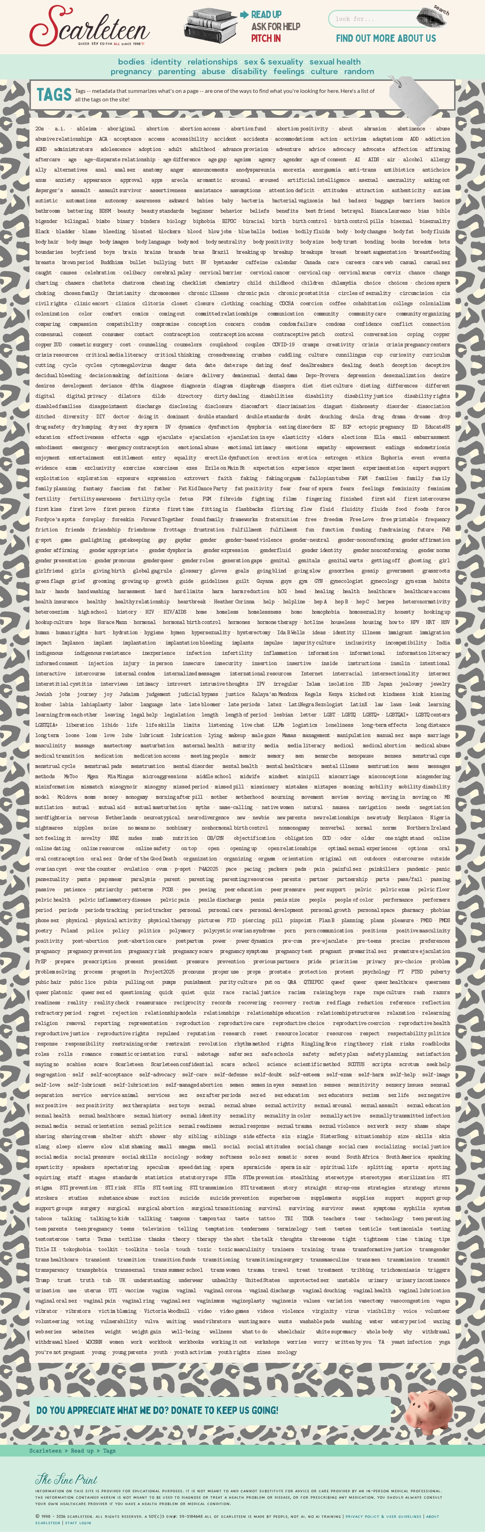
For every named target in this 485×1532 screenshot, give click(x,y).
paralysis (143, 879)
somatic (287, 1157)
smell (209, 1146)
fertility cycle (150, 499)
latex (274, 704)
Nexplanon (410, 817)
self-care (194, 1074)
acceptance (127, 139)
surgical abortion (161, 1208)
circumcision (416, 293)
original (331, 859)
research (234, 1033)
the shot (234, 1239)
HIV (150, 612)
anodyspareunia (255, 170)
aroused (269, 180)
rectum (311, 1002)
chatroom (133, 283)
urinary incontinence (423, 1280)
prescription (99, 961)
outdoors (375, 859)
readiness (47, 1002)
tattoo (266, 1218)
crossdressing (226, 355)
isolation (340, 684)
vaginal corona (222, 1290)
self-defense (230, 1074)
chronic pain (253, 293)
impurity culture (313, 643)
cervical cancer (270, 272)
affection (404, 149)
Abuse (213, 71)
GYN (318, 581)
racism (296, 992)
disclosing (182, 406)
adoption (149, 149)
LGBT (328, 715)
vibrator (46, 1311)
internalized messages (191, 673)
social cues (353, 1146)
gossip (369, 571)
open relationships (292, 848)
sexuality (242, 1116)
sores (311, 1157)
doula (357, 416)
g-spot (43, 540)
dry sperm (146, 427)
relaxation (401, 1013)
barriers (414, 200)
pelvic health (52, 900)
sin (286, 1136)
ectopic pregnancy (381, 427)
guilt (242, 581)
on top (188, 848)
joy (108, 694)
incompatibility (405, 643)
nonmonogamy (294, 828)
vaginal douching (324, 1290)
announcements (210, 170)
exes (191, 468)
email (399, 437)
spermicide (257, 1167)
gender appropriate (113, 550)
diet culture (337, 386)
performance (397, 900)
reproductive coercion (361, 1023)
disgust (333, 406)
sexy (401, 1126)
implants (242, 643)
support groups (53, 1208)
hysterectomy (253, 632)
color (85, 314)
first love (82, 509)
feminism (438, 488)
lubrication (186, 735)
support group (432, 1198)
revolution (213, 1044)
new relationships (336, 817)
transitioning (221, 1260)
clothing (232, 303)
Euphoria (392, 458)
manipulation (353, 735)
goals (242, 571)
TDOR (307, 1218)
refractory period (58, 1013)
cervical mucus (357, 272)
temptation (219, 1229)
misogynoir (123, 787)
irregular (285, 684)
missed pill (229, 787)
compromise (165, 324)
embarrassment (431, 437)
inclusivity (360, 643)
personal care (225, 910)
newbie (260, 817)
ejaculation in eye (250, 437)
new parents (291, 817)
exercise (134, 468)
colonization (52, 314)
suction (159, 1198)
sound (332, 1157)
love (109, 735)
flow (306, 509)
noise (110, 828)
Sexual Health (335, 61)
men (299, 756)
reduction (370, 1002)
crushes (261, 355)
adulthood (202, 149)
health (351, 591)
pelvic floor (434, 889)
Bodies (131, 61)
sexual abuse (240, 1105)
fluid (326, 509)
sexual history (152, 1116)
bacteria (252, 200)
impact (43, 643)
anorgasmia (326, 170)
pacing (252, 869)
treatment (330, 1270)
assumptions (245, 190)
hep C (362, 601)
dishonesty (364, 406)
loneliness (339, 725)
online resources (102, 848)
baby (227, 200)
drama (398, 416)
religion (46, 1023)
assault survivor (120, 190)
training (312, 1249)
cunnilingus (351, 355)
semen (237, 1085)
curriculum (436, 355)
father (162, 488)
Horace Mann (112, 622)
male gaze (263, 735)
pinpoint (301, 920)
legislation (179, 715)
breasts (45, 262)
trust (64, 1280)
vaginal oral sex (56, 1301)
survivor (332, 1208)
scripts (382, 1064)
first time (180, 509)
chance (416, 272)
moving (364, 797)
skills (423, 1136)
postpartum (189, 941)
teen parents (51, 1229)
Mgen (92, 776)
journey (87, 694)
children (312, 283)
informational (367, 653)
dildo (158, 396)
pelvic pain (174, 900)
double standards (267, 416)
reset (260, 1033)
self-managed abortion (193, 1085)
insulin (400, 663)
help (268, 601)
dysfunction (223, 427)
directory (189, 396)
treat (303, 1270)
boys (108, 252)
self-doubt (268, 1074)
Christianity (123, 293)
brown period (78, 262)
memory (275, 756)
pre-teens (368, 941)
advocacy (344, 149)
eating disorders (300, 427)
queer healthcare (395, 982)
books (398, 242)
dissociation (433, 406)
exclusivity (100, 468)
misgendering (433, 776)
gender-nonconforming (365, 540)
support (394, 1198)
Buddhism (111, 262)
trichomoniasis (400, 1270)
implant (103, 643)
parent (172, 879)
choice (372, 283)
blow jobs (219, 231)
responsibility (84, 1044)
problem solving (55, 972)
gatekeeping (134, 540)
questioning (135, 992)
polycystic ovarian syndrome (239, 930)
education (47, 437)
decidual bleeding (58, 375)
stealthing (304, 1177)
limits (191, 725)
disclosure (218, 406)
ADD (414, 139)
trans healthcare (56, 1260)
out (353, 859)
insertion (263, 663)
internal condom (134, 673)
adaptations (387, 139)
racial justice (261, 992)
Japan (385, 684)
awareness (147, 200)
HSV (445, 622)
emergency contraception (138, 447)
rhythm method (251, 1044)
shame (421, 1126)
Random (359, 71)
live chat (253, 725)
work (136, 1342)
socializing (390, 1146)
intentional (434, 663)
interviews (114, 684)
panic (443, 869)
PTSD (416, 972)
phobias (440, 910)
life (131, 725)
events (441, 458)
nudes (135, 838)
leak (414, 704)
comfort (112, 314)
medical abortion (384, 745)
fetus (186, 499)
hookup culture (53, 622)
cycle (70, 365)
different (437, 386)
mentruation (383, 766)
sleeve (85, 1146)
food (401, 509)
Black (42, 231)
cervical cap (314, 272)
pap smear (110, 879)
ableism (86, 129)
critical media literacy (116, 355)
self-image (436, 1074)
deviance (111, 386)
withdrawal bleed (56, 1342)
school (251, 1064)
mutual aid (112, 807)
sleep (63, 1146)
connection (436, 324)
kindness (394, 694)
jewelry (440, 684)
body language (153, 242)
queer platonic (53, 992)
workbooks (191, 1342)
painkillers (384, 869)
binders (150, 221)
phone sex (47, 920)
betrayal (352, 211)
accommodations (294, 139)
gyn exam (415, 581)
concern (234, 324)
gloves (218, 571)
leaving (114, 715)
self (77, 1074)
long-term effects (384, 725)
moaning (353, 787)
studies (78, 1198)
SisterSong (334, 1136)
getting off (385, 560)
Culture (324, 71)
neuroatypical (162, 817)
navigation (372, 807)
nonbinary (178, 828)
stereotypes (375, 1177)
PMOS (444, 920)
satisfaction (433, 1054)
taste (242, 1218)
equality (185, 458)
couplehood (223, 344)
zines (264, 1352)
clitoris (153, 303)
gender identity (321, 550)
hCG (282, 591)
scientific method (317, 1064)
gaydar (183, 540)
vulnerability (118, 1321)
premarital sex (367, 951)
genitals (309, 560)
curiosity (401, 355)
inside (329, 663)
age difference (181, 159)
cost (125, 344)
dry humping (86, 427)
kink (417, 694)
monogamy (137, 797)
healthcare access (427, 591)
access (156, 139)
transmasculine (329, 1260)
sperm (227, 1167)
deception (404, 365)
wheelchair (291, 1331)
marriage (438, 735)
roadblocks (436, 1044)
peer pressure (288, 889)
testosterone (52, 1239)
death (376, 365)
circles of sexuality (364, 293)
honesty (404, 612)
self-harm (370, 1074)
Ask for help (275, 26)
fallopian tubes (329, 478)
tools (162, 1249)
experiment (341, 468)
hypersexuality (210, 632)
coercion (311, 303)
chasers (75, 283)
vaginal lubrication (424, 1290)
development (77, 386)
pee (186, 889)
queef (338, 982)
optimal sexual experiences (362, 848)
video (205, 1311)
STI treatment (257, 1188)
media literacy (306, 745)
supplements (326, 1198)
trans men (368, 1260)
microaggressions (165, 776)
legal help (144, 715)
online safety (152, 848)
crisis (370, 344)
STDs (229, 1177)
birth (278, 221)
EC (332, 427)
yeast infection (411, 1342)
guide (186, 581)
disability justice (368, 396)
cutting (45, 365)
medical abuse (432, 745)
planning (352, 920)
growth (164, 581)
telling (187, 1229)
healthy (96, 601)
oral (444, 848)
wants (285, 1321)
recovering (252, 1002)
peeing (207, 889)
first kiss (48, 509)
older (368, 838)
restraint (178, 1044)
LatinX (358, 704)
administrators (73, 149)
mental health (240, 766)
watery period (408, 1321)
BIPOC (229, 221)
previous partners (276, 961)
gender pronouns (114, 560)
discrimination (295, 406)
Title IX (45, 1249)
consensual (49, 334)
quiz (208, 992)
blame (89, 231)
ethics (363, 458)
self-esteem (304, 1074)
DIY (100, 416)
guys (285, 581)
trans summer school (178, 1270)
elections (353, 437)
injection (100, 663)
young (98, 1352)
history (126, 612)
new (241, 817)
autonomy (116, 200)
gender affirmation (426, 540)
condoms (335, 324)
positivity (49, 941)
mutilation (49, 807)
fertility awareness (94, 499)
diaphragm (252, 386)
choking (45, 293)
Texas (104, 1239)
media (271, 745)
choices (398, 283)
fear (285, 488)
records (221, 1002)
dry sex (118, 427)
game (65, 540)
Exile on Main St (225, 468)
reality (77, 1002)
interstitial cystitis (63, 684)
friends (75, 530)
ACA (103, 139)
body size (311, 242)
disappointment (108, 406)
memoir (247, 756)
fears (347, 488)
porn (289, 930)
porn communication (328, 930)
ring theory (358, 1044)
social (231, 1146)
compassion (83, 324)
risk (386, 1044)
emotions (296, 447)
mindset (278, 776)
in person (160, 663)
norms (389, 828)
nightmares (49, 828)
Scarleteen (129, 1064)
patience (75, 889)
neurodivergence (208, 817)
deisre (184, 375)
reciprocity (189, 1002)
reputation (201, 1033)
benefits (287, 211)
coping (415, 334)
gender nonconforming (380, 550)
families (386, 478)
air (391, 159)
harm (217, 591)
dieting (370, 386)
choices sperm (432, 283)
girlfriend (49, 571)
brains (152, 252)
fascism (120, 488)
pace (230, 869)
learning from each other (66, 715)
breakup (283, 252)
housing (372, 622)
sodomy (204, 1157)
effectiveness (85, 437)
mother (219, 797)
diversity (75, 416)
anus (40, 180)
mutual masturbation (160, 807)
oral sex (101, 859)
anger (177, 170)
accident (225, 139)
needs (403, 807)
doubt (304, 416)
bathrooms (47, 211)
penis (257, 900)
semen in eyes (267, 1085)
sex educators (335, 1095)
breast (338, 252)
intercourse (90, 673)
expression (161, 478)
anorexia (294, 170)
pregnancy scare (193, 951)
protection (313, 972)
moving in (393, 797)
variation (339, 1301)
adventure (288, 149)
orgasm (266, 859)
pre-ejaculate (329, 941)
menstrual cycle (55, 766)
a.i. (60, 129)
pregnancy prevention (94, 951)
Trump (42, 1280)
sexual (206, 1105)
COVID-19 (283, 344)
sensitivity (363, 1085)
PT (400, 972)
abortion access (200, 129)
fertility (47, 499)
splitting (379, 1167)
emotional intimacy (252, 447)
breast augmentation (380, 252)
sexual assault (379, 1105)
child (254, 283)
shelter (112, 1136)
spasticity (49, 1167)
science (277, 1064)
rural (180, 1054)
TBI (288, 1218)
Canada (312, 262)
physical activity (118, 920)
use (72, 1290)
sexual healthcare (102, 1116)
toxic (204, 1249)
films (289, 499)
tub (107, 1280)
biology (176, 221)
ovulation (136, 869)
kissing (440, 694)
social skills (139, 1157)
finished (351, 499)
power (219, 941)
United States (262, 1280)
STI (446, 1177)
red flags (338, 1002)
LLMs (278, 725)
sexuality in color (287, 1116)
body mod (188, 242)
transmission (403, 1260)
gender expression (226, 550)
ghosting (419, 560)
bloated (142, 231)
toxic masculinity (242, 1249)
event (418, 458)
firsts (151, 509)
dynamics (189, 427)
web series (48, 1331)
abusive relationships (63, 139)
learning (439, 704)
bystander (225, 262)
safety (311, 1054)
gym (303, 581)
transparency (52, 1270)
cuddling (289, 355)
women (116, 1342)
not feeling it (53, 838)
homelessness (264, 612)
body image (79, 242)
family (415, 478)
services (158, 1095)
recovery (284, 1002)
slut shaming (135, 1146)
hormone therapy (277, 622)
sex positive (51, 1105)
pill (277, 920)
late (175, 704)
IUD (365, 684)
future (425, 530)
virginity (324, 1311)
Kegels (313, 694)
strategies (381, 1188)
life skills (160, 725)
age (72, 159)
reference (402, 1002)
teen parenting (431, 1218)
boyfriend (83, 252)
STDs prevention (263, 1177)
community (326, 314)
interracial (347, 673)
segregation (50, 1074)
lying (215, 735)
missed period (190, 787)
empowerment (360, 447)
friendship (106, 530)
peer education (243, 889)
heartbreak (191, 601)
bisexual (401, 221)
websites (83, 1331)
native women (278, 807)
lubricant (151, 735)
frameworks (244, 519)
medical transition (59, 756)
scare (101, 1064)
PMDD (425, 920)
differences (402, 386)
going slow (307, 571)
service (82, 1095)
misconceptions (388, 776)
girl (444, 560)
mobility (381, 787)
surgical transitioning (221, 1208)
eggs (143, 437)
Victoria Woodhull (167, 1311)
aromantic (209, 180)
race (228, 992)
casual (408, 262)
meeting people (209, 756)
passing (440, 879)
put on (272, 982)
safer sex (240, 1054)
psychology (376, 972)
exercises (165, 468)
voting (84, 1321)
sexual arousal (333, 1105)
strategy (414, 1188)
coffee (337, 303)
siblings (225, 1136)
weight (113, 1331)
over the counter (95, 869)
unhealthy (224, 1280)
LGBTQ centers (432, 715)
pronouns (193, 972)
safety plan (343, 1054)
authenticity (408, 190)
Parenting (177, 71)
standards (125, 1177)
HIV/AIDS (175, 612)
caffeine (256, 262)
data (190, 365)
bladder (65, 231)
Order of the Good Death (147, 859)
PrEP (40, 961)
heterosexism (52, 612)
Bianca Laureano (391, 211)
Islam (313, 684)
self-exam (338, 1074)
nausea (340, 807)
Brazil (220, 252)
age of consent (328, 159)
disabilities (276, 396)
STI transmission (211, 1188)
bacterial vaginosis (297, 200)
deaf (285, 365)
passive (45, 889)
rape (359, 992)
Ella (379, 437)
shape (443, 1126)
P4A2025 (208, 869)
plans (377, 920)
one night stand (404, 838)
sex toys (179, 1105)
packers (278, 869)
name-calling (235, 807)
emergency (84, 447)
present (134, 961)
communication (285, 314)
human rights (72, 632)
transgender (434, 1249)
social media (51, 1157)
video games (234, 1311)
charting (46, 283)
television (156, 1229)
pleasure (402, 920)
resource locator (297, 1033)
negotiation (434, 807)
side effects (259, 1136)
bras (198, 252)
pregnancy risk (146, 951)
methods (45, 776)
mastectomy (117, 745)
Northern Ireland (428, 828)
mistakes (296, 787)
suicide (189, 1198)
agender (293, 159)
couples (255, 344)
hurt (99, 632)
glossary (191, 571)
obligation (298, 838)
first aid (383, 499)
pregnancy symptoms (244, 951)
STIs (139, 1188)
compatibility (124, 324)
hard (159, 591)
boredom (422, 242)
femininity (406, 488)
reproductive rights (122, 1033)
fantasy (93, 488)
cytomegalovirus (131, 365)
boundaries (49, 252)
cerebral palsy (172, 272)
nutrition (185, 838)
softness (231, 1157)
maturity (244, 745)
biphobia (204, 221)
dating (264, 365)
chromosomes (164, 293)
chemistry (226, 283)
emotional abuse (198, 447)
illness (371, 632)
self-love (47, 1085)
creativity (340, 344)
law (379, 704)
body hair (47, 242)
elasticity (296, 437)
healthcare (382, 591)
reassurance (151, 1002)
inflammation (279, 653)
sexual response (249, 1126)
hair (40, 591)
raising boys (329, 992)
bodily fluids (312, 231)
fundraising (394, 530)
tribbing (362, 1270)
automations (81, 200)
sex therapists (141, 1105)
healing (324, 591)
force (443, 509)
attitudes (335, 190)
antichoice (436, 170)
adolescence (115, 149)
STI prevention (78, 1188)
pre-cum (292, 941)
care (332, 262)
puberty (440, 972)
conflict (402, 324)
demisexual (246, 375)
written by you (353, 1342)
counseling (152, 344)
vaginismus (210, 1301)
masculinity (50, 745)
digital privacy (86, 396)
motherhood (249, 797)
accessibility (189, 139)
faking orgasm (283, 478)
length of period (246, 715)
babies (205, 200)
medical (344, 745)
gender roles (198, 560)
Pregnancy (131, 71)
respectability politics (419, 1033)
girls (78, 571)
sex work (377, 1126)
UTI (113, 1290)
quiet (188, 992)
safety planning (387, 1054)
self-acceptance (111, 1074)
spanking (439, 1157)
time (401, 1239)
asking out (437, 180)
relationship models (170, 1013)
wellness (220, 1331)
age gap (217, 159)
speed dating (195, 1167)
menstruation (147, 766)
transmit (439, 1260)
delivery (213, 375)
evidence (46, 468)
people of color (353, 900)
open (213, 848)
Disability (249, 71)
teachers (334, 1218)
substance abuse (118, 1198)
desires (45, 386)
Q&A (292, 982)
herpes (385, 601)
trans (338, 1249)
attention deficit (292, 190)
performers (436, 900)
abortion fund (248, 129)
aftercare (47, 159)
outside (440, 859)
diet (307, 386)
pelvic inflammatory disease (115, 900)
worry (320, 1342)
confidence (368, 324)
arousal (240, 180)
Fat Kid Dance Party (203, 488)
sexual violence (339, 1126)
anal (100, 170)
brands (176, 252)
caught (43, 272)
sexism (370, 1095)
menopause (360, 756)
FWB (446, 530)
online (441, 838)
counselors (188, 344)
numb (157, 838)
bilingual (76, 221)
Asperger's (49, 190)
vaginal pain (99, 1301)
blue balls (251, 231)
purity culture (237, 982)
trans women (225, 1270)
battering (79, 211)
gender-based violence (253, 540)
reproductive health (424, 1023)
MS (447, 797)
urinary (377, 1280)
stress (441, 1188)
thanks (156, 1239)
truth (87, 1280)
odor (345, 838)
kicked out (362, 694)
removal (76, 1023)
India (443, 643)
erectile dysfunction (231, 458)
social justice (431, 1146)
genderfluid (275, 550)
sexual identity (200, 1116)
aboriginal (121, 129)
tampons (180, 1218)
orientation (297, 859)
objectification (254, 838)
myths (202, 807)
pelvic (363, 889)
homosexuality (367, 612)
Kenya (335, 694)
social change (314, 1146)
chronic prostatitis (303, 293)
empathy (326, 447)
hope (85, 622)
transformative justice (382, 1249)
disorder (397, 406)
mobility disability (424, 787)
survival (269, 1208)
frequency (437, 519)
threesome (322, 1239)
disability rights (427, 396)
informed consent (56, 663)
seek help (438, 1064)
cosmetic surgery (90, 344)
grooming (104, 581)
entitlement (128, 458)
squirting (47, 1177)
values (311, 1301)
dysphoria (258, 427)
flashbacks (249, 509)
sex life (398, 1095)
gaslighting (95, 540)
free (310, 519)
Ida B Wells (291, 632)
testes (342, 1229)
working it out (229, 1342)
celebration (100, 272)
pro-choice (408, 961)
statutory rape (198, 1177)
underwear (190, 1280)
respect (370, 1033)
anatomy (152, 170)
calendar (285, 262)
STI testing (167, 1188)
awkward (178, 200)
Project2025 (159, 972)
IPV (260, 684)
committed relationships (226, 314)
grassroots (436, 571)
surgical (119, 1208)
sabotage (208, 1054)
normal (363, 828)
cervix (392, 272)
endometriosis (432, 447)
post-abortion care (142, 941)
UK (122, 1280)
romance (91, 1054)
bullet (138, 262)
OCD (326, 838)
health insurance (56, 601)
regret (96, 1013)
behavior (231, 211)
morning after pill (179, 797)
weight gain (146, 1331)
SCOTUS (356, 1064)
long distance (432, 725)
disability (318, 396)
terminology (292, 1229)
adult (175, 149)
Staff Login (78, 1523)
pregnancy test (293, 951)
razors (441, 992)
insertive (298, 663)
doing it (148, 416)
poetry (43, 930)
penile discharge (219, 900)
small (165, 1146)
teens (127, 1229)
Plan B (326, 920)
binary (125, 221)
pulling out (139, 982)
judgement (158, 694)
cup (378, 355)
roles (42, 1054)
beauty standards (162, 211)
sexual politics (151, 1126)
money (111, 797)
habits (441, 581)
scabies (76, 1064)
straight (316, 1188)
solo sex (259, 1157)
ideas (319, 632)
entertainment (86, 458)
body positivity (273, 242)
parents (291, 879)
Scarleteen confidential (182, 1064)
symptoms (384, 1208)
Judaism (129, 694)
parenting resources (247, 879)
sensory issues (404, 1085)
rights (285, 1044)
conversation (380, 334)
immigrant (400, 632)
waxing (441, 1321)
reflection (436, 1002)
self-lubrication (136, 1085)
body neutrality (226, 242)
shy (177, 1136)
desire (441, 375)
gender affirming (56, 550)
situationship (373, 1136)
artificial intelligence (318, 180)
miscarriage (344, 776)
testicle (370, 1229)
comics (140, 314)
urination (47, 1290)
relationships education (278, 1013)
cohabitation (369, 303)
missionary (264, 787)
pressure (197, 961)
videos (265, 1311)
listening (220, 725)
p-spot (182, 869)
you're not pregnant (60, 1352)
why (407, 1331)
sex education (291, 1095)
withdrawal (436, 1331)
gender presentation (60, 560)
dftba (136, 386)
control (344, 334)
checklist (194, 283)
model (42, 797)
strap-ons (347, 1188)
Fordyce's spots (55, 519)
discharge (148, 406)
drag (377, 416)
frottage (174, 530)
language (151, 704)
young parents (129, 1352)
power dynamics (254, 941)
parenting (201, 879)
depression (361, 375)
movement (312, 797)
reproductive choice (298, 1023)
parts (382, 879)
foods (421, 509)
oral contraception (59, 859)
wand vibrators (211, 1321)
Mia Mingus (120, 776)
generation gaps (242, 560)
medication (108, 756)
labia (66, 704)
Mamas (289, 735)
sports (410, 1167)
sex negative (434, 1095)
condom (261, 324)
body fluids (435, 231)
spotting (439, 1167)
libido (110, 725)
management (316, 735)
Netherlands (121, 817)
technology (389, 1218)
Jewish (43, 694)
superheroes (284, 1198)
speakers (83, 1167)
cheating (163, 283)
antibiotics (399, 170)
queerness (437, 982)
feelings (373, 488)
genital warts (345, 560)
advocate (374, 149)
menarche (326, 756)
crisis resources (56, 355)
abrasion (375, 129)
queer (359, 982)
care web (382, 262)
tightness (376, 1239)
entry (158, 458)
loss (91, 735)
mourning (282, 797)
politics (149, 930)
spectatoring (120, 1167)
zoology (286, 1352)
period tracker (153, 910)
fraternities (281, 519)
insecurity (228, 663)
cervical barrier (220, 272)
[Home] (89, 26)
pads (300, 869)
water (376, 1321)
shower (157, 1136)
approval (131, 180)
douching (331, 416)
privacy (376, 961)
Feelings (289, 71)
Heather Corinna (234, 601)
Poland (69, 930)
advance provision (245, 149)
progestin (123, 972)
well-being (185, 1331)
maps (415, 735)
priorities (344, 961)
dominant (178, 416)
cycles (93, 365)
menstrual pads (103, 766)
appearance (97, 180)
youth (160, 1352)
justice (235, 694)
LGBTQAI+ (397, 715)
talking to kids (109, 1218)
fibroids (231, 499)
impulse (273, 643)
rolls (65, 1054)
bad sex (357, 200)
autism (441, 190)
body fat (403, 231)
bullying (164, 262)
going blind (271, 571)
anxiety (65, 180)
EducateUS (437, 427)
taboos (43, 1218)
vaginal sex (175, 1301)
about (346, 129)
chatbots (103, 283)
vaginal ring (138, 1301)
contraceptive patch (298, 334)
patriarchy (108, 889)
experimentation (383, 468)
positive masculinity (423, 930)
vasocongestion (409, 1301)
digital (45, 396)
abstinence (411, 129)
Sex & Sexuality (274, 61)
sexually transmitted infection (410, 1116)
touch (183, 1249)
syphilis (414, 1208)
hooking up (437, 612)
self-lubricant (86, 1085)
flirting (282, 509)
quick (166, 992)
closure (204, 303)
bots (444, 242)
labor (126, 704)
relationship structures (348, 1013)
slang (42, 1146)
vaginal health (372, 1290)
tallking (149, 1218)
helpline (294, 601)
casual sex (437, 262)
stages (97, 1177)
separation (49, 1095)
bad (336, 200)
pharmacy (413, 910)
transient (97, 1260)
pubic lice (82, 982)
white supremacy (336, 1331)
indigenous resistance (102, 653)
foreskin (123, 519)
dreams (422, 416)
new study (378, 817)
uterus (92, 1290)
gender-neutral (309, 540)
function (333, 530)
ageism (242, 159)
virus (352, 1311)
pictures (209, 920)
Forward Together (162, 519)
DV (168, 427)
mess (413, 766)
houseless (343, 622)
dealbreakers (316, 365)
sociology (176, 1157)
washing (351, 1321)
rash (419, 992)
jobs (64, 694)
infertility (237, 653)
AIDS (373, 159)
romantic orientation (137, 1054)
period (43, 910)
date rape (235, 365)
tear (360, 1218)
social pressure (94, 1157)
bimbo (103, 221)
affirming (437, 149)
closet (179, 303)
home (201, 612)
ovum (161, 869)
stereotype (339, 1177)
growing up (135, 581)
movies (340, 797)
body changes (370, 231)
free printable (399, 519)
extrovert (196, 478)
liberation (79, 725)
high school (92, 612)
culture (318, 355)
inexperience (158, 653)
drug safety (49, 427)
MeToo (71, 776)
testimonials (406, 1229)
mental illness (340, 766)
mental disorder (193, 766)
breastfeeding (432, 252)
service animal (119, 1095)
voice (410, 1311)
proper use (225, 972)
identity (343, 632)
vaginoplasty (248, 1301)
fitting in (214, 509)
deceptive (437, 365)
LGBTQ (348, 715)
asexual (368, 180)
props (254, 972)
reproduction (192, 1023)
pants (84, 879)
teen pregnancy (93, 1229)
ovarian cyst (51, 869)
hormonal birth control (192, 622)
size (403, 1136)
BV (203, 262)
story (290, 1188)
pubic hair (48, 982)
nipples (83, 828)
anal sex (124, 170)
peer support (330, 889)
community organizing (423, 314)
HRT (430, 622)
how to (396, 622)
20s (39, 129)
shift (136, 1136)
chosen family (81, 293)
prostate (280, 972)
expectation (268, 468)
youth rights (234, 1352)
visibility (381, 1311)
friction (46, 530)
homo (296, 612)
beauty (125, 211)
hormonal (144, 622)
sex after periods (218, 1095)
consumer (113, 334)
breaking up (250, 252)
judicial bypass (198, 694)
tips (444, 1239)
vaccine (135, 1290)
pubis (110, 982)
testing (440, 1229)
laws (395, 704)
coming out (172, 314)
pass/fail (409, 879)
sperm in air (295, 1167)
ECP (347, 427)
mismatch (92, 787)
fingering (318, 499)
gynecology (384, 581)
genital (280, 560)
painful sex (346, 869)
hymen (177, 632)
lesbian (283, 715)
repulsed (168, 1033)
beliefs (259, 211)
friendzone (142, 530)
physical (77, 920)
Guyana (264, 581)
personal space (375, 910)
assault (81, 190)
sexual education (428, 1105)
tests (83, 1239)
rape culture (389, 992)
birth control (309, 221)
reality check (111, 1002)
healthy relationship (142, 601)
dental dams (282, 375)
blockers (169, 231)
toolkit (108, 1249)
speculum (158, 1167)
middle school (213, 776)
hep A (320, 601)
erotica (307, 458)
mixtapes (325, 787)
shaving (45, 1136)
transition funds (174, 1260)
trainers (283, 1249)
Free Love (361, 519)
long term (47, 735)
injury (130, 663)
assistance (208, 190)
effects (121, 437)
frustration (209, 530)
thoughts (291, 1239)
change (441, 272)
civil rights (51, 303)
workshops (267, 1342)
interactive (50, 673)
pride (314, 961)
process (93, 972)
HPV (415, 622)
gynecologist (346, 581)
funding (361, 530)
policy (120, 930)
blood (194, 231)
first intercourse (427, 499)
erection (278, 458)
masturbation (157, 745)
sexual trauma (294, 1126)
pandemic (418, 869)
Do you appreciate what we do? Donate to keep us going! (157, 1410)
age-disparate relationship (119, 159)
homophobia (325, 612)
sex (183, 1095)
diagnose (162, 386)
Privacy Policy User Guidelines (383, 1516)
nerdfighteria (53, 817)
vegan (443, 1301)
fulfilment (284, 530)
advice (317, 149)
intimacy (147, 684)
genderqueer (158, 560)
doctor (121, 416)
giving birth (109, 571)
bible (443, 211)
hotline (313, 622)
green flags (49, 581)
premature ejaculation (421, 951)
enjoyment (47, 458)
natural (313, 807)
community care (367, 314)
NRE (114, 838)
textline (130, 1239)
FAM (362, 478)
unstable (348, 1280)
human (42, 632)
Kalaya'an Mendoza (275, 694)
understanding (151, 1280)
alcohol (413, 159)
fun (309, 530)
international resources (260, 673)
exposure (127, 478)
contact (144, 334)
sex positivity (94, 1105)
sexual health (52, 1116)
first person (119, 509)
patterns (142, 889)
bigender (46, 221)
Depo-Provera (322, 375)
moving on (424, 797)
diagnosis (193, 386)
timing (423, 1239)
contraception (181, 334)
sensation (303, 1085)
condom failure (297, 324)
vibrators (77, 1311)
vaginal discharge (272, 1290)
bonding (374, 242)
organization (200, 859)
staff (74, 1177)
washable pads (317, 1321)
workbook (160, 1342)
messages (439, 766)
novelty (90, 838)
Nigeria (440, 817)
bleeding (114, 231)
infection (198, 653)
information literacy (423, 653)
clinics (125, 303)
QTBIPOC (313, 982)
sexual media (51, 1126)
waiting (176, 1321)
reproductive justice (62, 1033)
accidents (255, 139)
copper (441, 334)
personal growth (330, 910)
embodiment (49, 447)
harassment (132, 591)
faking (248, 478)
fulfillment (246, 530)
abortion (157, 129)
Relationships (213, 61)
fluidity (352, 509)
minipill (309, 776)
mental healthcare (289, 766)
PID (231, 920)
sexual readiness (200, 1126)
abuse (443, 129)
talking (71, 1218)
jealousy (411, 684)
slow (106, 1146)
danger (168, 365)
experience (305, 468)
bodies (280, 231)
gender (208, 540)
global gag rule (152, 571)
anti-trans (362, 170)
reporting (106, 1023)
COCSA (286, 303)
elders (325, 437)
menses (393, 756)
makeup (237, 735)
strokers (46, 1198)
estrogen (336, 458)
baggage (384, 200)
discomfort (254, 406)
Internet (312, 673)
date (210, 365)
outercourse (408, 859)
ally (40, 170)
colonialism (434, 303)
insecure (193, 663)
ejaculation (204, 437)
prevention (231, 961)
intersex (439, 673)
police (95, 930)
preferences (434, 941)
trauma (255, 1270)
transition (131, 1260)
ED (415, 427)
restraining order (135, 1044)
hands (62, 591)
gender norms (434, 550)
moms (90, 797)
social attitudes (268, 1146)
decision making (109, 375)
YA (381, 1342)
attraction (369, 190)
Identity (166, 61)
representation (148, 1023)
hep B (341, 601)
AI (357, 159)
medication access (157, 756)
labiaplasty (96, 704)
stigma (43, 1188)
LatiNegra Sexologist (316, 704)
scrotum (409, 1064)
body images (114, 242)
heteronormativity (426, 601)
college (403, 303)
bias (423, 211)
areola (179, 180)
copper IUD (48, 344)
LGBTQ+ (371, 715)
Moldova (67, 797)
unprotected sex (308, 1280)
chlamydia (343, 283)
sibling (198, 1136)
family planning (55, 488)
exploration (92, 478)
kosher (43, 704)
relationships (222, 1013)
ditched (45, 416)
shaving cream (78, 1136)
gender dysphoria (170, 550)
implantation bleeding (193, 643)
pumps (169, 982)
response (46, 1044)
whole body (379, 1331)
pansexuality (52, 879)
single (305, 1136)
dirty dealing (231, 396)
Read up (266, 14)
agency (266, 159)
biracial (254, 221)
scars (228, 1064)
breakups (311, 252)
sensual (440, 1085)
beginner (202, 211)
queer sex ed (96, 992)
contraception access (236, 334)
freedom (333, 519)
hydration (125, 632)
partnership (352, 879)
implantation (139, 643)
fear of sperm (315, 488)
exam (70, 468)
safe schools (277, 1054)
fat (142, 488)
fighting (262, 499)
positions (374, 930)
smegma (187, 1146)
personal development (276, 910)
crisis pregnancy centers (418, 344)
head (300, 591)
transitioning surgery (274, 1260)
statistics (159, 1177)
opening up (243, 848)
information (322, 653)
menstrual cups (431, 756)
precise (400, 941)
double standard (217, 416)
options (417, 848)
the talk (262, 1239)
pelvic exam (394, 889)
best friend (319, 211)
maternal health (203, 745)
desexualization (404, 375)
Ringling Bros (318, 1044)
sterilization (416, 1177)
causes (68, 272)
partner (318, 879)
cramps (310, 344)
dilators (129, 396)
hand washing (93, 591)
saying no (47, 1064)
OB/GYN (215, 838)
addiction (437, 139)
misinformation (54, 787)
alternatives (70, 170)
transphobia (91, 1270)
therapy (206, 1239)
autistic (46, 200)
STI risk (115, 1188)
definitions (153, 375)
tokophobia (77, 1249)
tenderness (255, 1229)
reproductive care (241, 1023)
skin (444, 1136)
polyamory (181, 930)
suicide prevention (234, 1198)
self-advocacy (157, 1074)
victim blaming (117, 1311)
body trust (344, 242)
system (441, 1208)
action (328, 139)
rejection (125, 1013)
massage (84, 745)
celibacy (134, 272)
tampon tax (212, 1218)
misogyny (156, 787)
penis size (286, 900)
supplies (363, 1198)
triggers (439, 1270)
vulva (151, 1321)
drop (444, 416)
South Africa (362, 1157)
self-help (402, 1074)
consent (82, 334)
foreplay (93, 519)
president (165, 961)
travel (280, 1270)
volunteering (52, 1321)
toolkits (136, 1249)
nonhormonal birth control (235, 828)
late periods (244, 704)
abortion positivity (302, 129)
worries (296, 1342)
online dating (52, 848)
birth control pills (358, 221)
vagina (160, 1290)
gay (162, 540)
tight (349, 1239)
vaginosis (284, 1301)
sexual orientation (99, 1126)
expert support (431, 468)
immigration (434, 632)
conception (202, 324)
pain (319, 869)
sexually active (340, 1116)
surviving (301, 1208)
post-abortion (90, 941)
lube (126, 735)
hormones (239, 622)
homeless (227, 612)
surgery (90, 1208)
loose (72, 735)
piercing (253, 920)
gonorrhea (340, 571)
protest (344, 972)
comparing (47, 324)
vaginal (186, 1290)
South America (403, 1157)
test (320, 1229)
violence (293, 1311)
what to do (254, 1331)
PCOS (167, 889)
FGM (206, 499)
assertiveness (168, 190)
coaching (261, 303)
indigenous (49, 653)
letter (308, 715)
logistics (304, 725)
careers (355, 262)
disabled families (58, 406)
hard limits (188, 591)
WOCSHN (94, 1342)
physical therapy (169, 920)
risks (407, 1044)
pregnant (331, 951)
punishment (197, 982)
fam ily (441, 478)
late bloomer (204, 704)
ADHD (40, 149)
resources (339, 1033)
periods (68, 910)
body (342, 231)
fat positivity (253, 488)
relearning (436, 1013)
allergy (440, 159)
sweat (358, 1208)
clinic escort (91, 303)
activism (355, 139)
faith (224, 478)
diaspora (283, 386)
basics (441, 200)
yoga (444, 1342)
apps (156, 180)
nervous (88, 817)
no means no (142, 828)
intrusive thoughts (224, 684)
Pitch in (266, 38)
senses (332, 1085)
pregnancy (47, 951)
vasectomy (371, 1301)
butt (188, 262)
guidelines (214, 581)
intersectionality (395, 673)
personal (190, 910)
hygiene (154, 632)
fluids (379, 509)
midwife (250, 776)
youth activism (192, 1352)
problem (440, 961)
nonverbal (332, 828)
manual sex (390, 735)
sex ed (257, 1095)
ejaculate (169, 437)
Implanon (72, 643)
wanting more (254, 1321)
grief (78, 581)
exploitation (52, 478)
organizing (237, 859)
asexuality (401, 180)
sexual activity (285, 1105)
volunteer (437, 1311)
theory (181, 1239)
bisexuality (434, 221)
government (400, 571)
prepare (64, 961)
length (209, 715)
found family (207, 519)
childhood (281, 283)
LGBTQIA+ (46, 725)
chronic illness (208, 293)
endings (395, 447)
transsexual (130, 1270)
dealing (351, 365)
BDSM (104, 211)
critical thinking (177, 355)
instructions (364, 663)
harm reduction (250, 591)
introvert (179, 684)
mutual (80, 807)
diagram (223, 386)
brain (129, 252)
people (317, 900)
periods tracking (106, 910)
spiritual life (339, 1167)
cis (446, 293)
